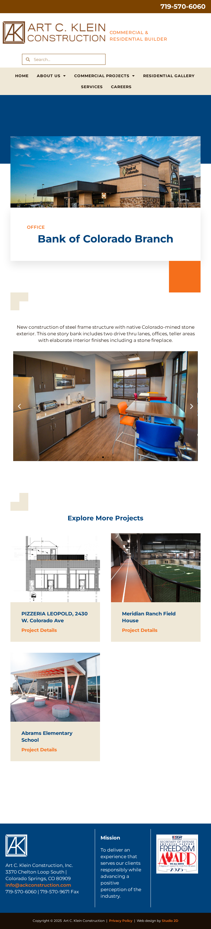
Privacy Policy (120, 921)
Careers (121, 86)
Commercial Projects (101, 75)
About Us (48, 75)
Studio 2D (170, 921)
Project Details (39, 630)
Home (22, 75)
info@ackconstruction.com (38, 885)
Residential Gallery (169, 75)
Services (92, 86)
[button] (19, 406)
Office (36, 227)
